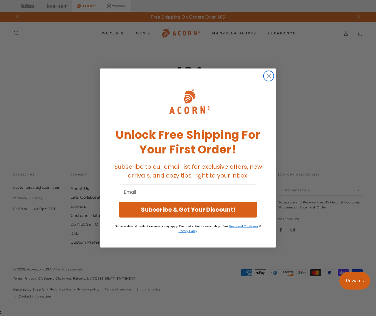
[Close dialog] (268, 76)
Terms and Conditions (243, 226)
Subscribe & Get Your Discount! (188, 209)
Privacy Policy (188, 231)
